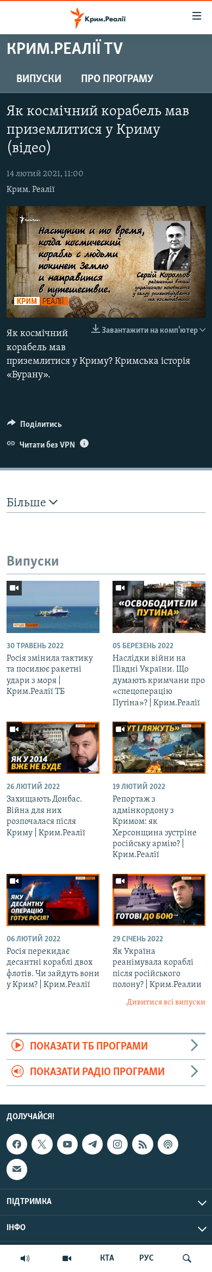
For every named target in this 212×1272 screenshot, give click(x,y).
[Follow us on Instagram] (117, 1144)
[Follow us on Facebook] (17, 1144)
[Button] (34, 427)
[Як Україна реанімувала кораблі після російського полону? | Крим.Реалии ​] (159, 900)
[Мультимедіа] (67, 1258)
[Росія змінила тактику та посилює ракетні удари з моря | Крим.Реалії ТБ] (53, 607)
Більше (28, 503)
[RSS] (142, 1144)
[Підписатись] (17, 1169)
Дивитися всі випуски (166, 1002)
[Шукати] (187, 1258)
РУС (146, 1258)
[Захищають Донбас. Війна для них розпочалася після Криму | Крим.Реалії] (53, 748)
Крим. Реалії (31, 189)
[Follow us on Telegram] (92, 1144)
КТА (107, 1258)
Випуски (38, 79)
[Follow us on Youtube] (67, 1144)
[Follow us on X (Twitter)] (42, 1144)
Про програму (117, 79)
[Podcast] (168, 1144)
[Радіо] (25, 1258)
